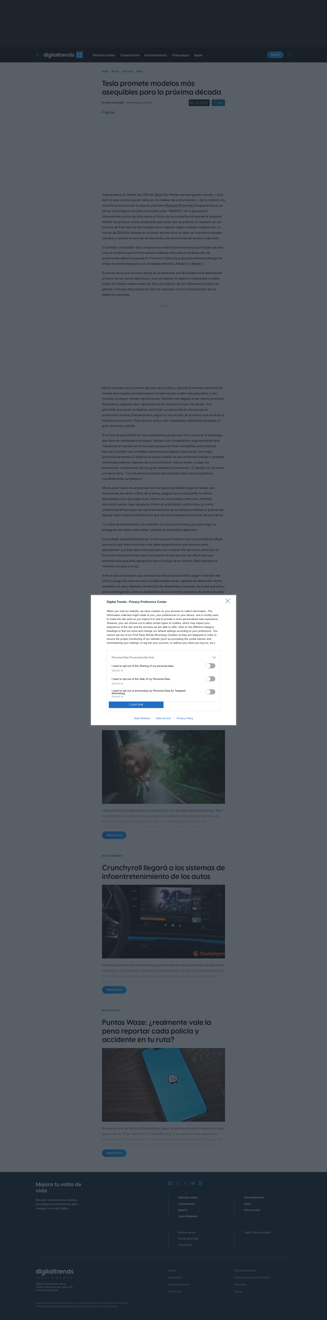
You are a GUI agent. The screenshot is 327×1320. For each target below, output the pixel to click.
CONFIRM (136, 704)
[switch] (210, 665)
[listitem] (163, 657)
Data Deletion (142, 718)
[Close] (229, 602)
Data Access (163, 718)
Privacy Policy (185, 718)
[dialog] (163, 660)
